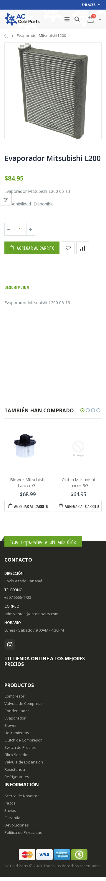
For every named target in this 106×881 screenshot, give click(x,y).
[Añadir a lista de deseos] (68, 247)
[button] (82, 410)
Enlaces (89, 4)
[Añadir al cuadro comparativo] (82, 247)
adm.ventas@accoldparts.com (31, 613)
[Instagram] (9, 644)
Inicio (6, 36)
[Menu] (66, 19)
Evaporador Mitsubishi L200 (52, 158)
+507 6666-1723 (17, 597)
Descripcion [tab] (16, 287)
